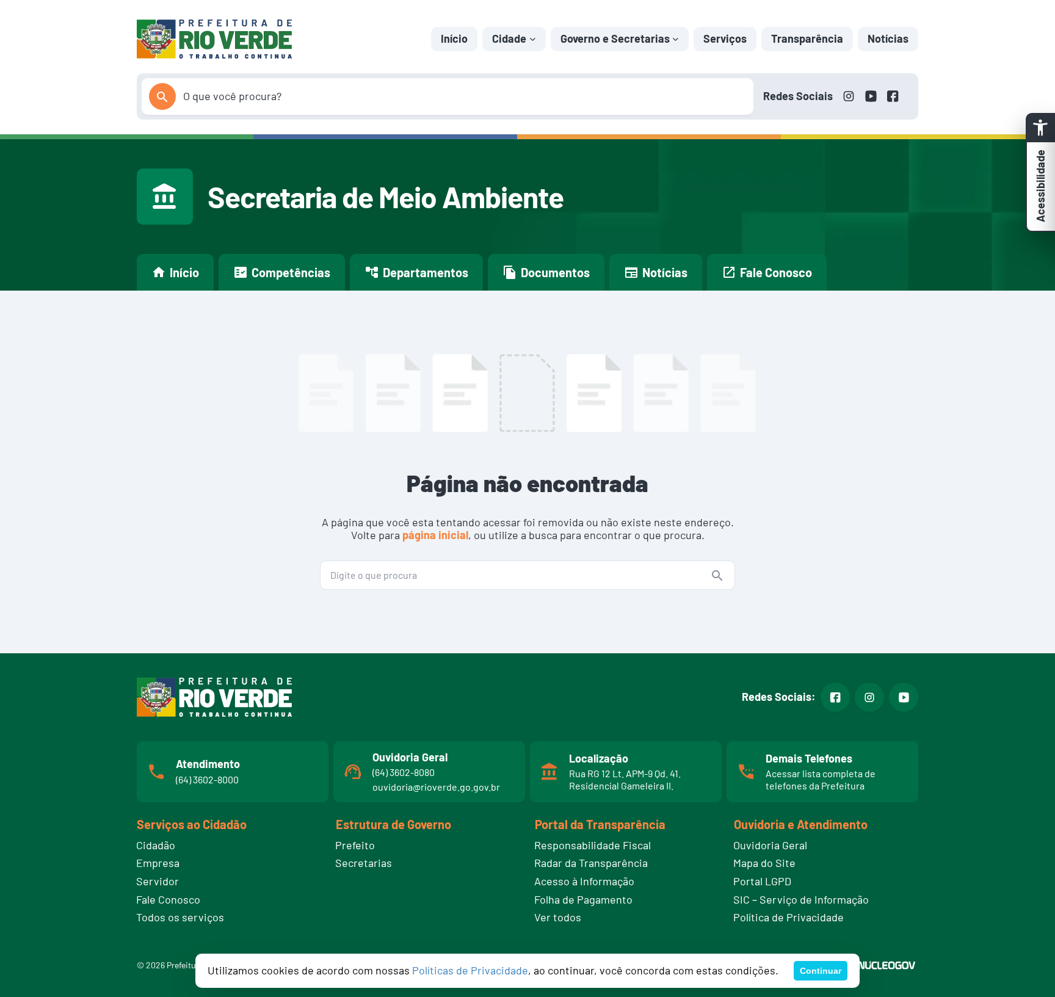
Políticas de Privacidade (470, 970)
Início (454, 38)
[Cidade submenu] (532, 38)
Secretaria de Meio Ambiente (386, 196)
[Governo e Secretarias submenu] (675, 38)
